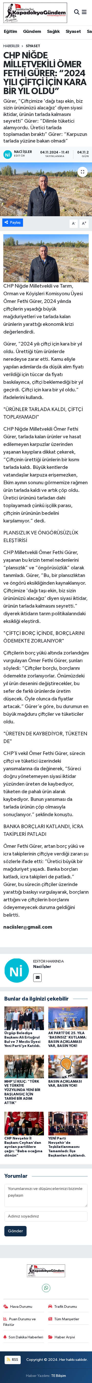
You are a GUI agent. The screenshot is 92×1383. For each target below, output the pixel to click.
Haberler (11, 46)
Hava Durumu (21, 1307)
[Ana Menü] (84, 12)
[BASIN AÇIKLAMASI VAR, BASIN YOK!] (68, 1066)
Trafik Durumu (65, 1307)
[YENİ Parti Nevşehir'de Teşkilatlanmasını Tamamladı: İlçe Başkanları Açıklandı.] (68, 1123)
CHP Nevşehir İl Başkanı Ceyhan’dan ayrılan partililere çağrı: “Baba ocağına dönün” (23, 1147)
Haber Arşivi (65, 1337)
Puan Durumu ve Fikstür (19, 1322)
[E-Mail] (37, 978)
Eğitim (10, 31)
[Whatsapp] (46, 1288)
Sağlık (53, 31)
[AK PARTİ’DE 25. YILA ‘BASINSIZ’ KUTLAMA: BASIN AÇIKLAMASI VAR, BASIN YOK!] (68, 1018)
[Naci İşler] (16, 970)
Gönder (15, 1231)
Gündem (32, 31)
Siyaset (73, 31)
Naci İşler (42, 967)
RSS (14, 1360)
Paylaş (15, 222)
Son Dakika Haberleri (26, 1337)
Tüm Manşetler (66, 1319)
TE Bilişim (58, 1376)
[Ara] (76, 12)
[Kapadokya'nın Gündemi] (35, 12)
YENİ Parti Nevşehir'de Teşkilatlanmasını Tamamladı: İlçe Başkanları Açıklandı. (67, 1147)
